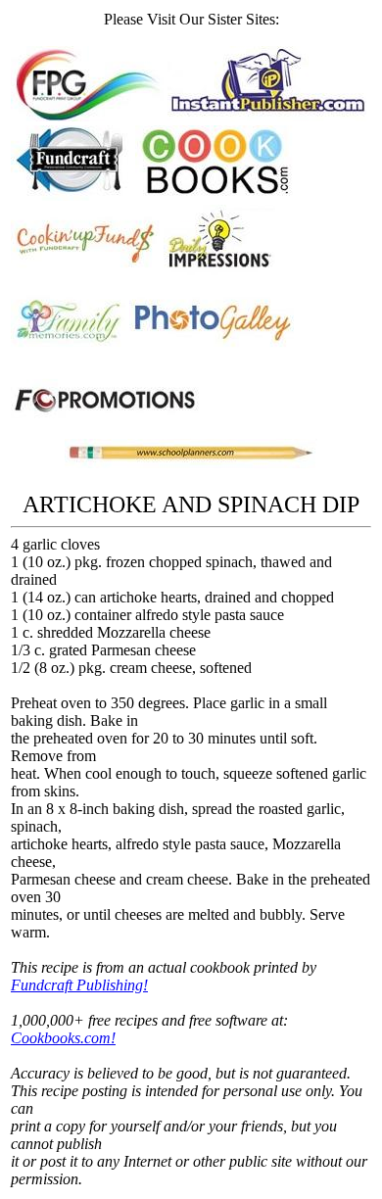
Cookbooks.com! (63, 1038)
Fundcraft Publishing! (79, 985)
